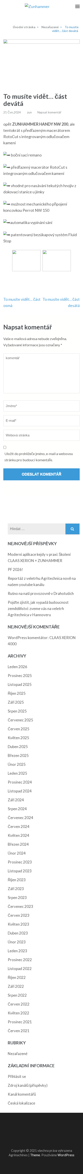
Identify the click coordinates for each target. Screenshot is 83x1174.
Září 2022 (16, 986)
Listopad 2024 (20, 791)
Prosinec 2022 (20, 959)
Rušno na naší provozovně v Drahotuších (41, 593)
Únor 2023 (17, 942)
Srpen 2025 (17, 711)
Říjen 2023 (17, 879)
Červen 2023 (18, 915)
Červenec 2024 (20, 817)
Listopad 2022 (20, 968)
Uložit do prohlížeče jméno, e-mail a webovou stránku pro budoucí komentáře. (38, 456)
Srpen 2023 (17, 897)
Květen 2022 (18, 1013)
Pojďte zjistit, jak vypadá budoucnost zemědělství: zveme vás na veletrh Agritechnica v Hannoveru (38, 608)
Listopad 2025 (20, 684)
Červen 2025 (18, 729)
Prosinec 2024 (20, 782)
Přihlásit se (17, 1076)
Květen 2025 (18, 737)
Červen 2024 (18, 826)
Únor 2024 (17, 853)
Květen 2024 (18, 835)
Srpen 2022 (17, 995)
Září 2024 (16, 800)
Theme (35, 1155)
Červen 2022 (18, 1004)
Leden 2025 (17, 773)
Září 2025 (16, 702)
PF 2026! (15, 569)
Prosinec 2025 (20, 675)
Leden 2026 (17, 666)
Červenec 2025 (20, 720)
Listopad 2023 (20, 871)
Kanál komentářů (22, 1094)
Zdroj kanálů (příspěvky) (28, 1085)
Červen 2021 (18, 1030)
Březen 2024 (18, 844)
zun (29, 112)
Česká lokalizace (21, 1103)
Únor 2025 (17, 764)
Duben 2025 (18, 746)
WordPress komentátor (28, 637)
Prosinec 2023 (20, 862)
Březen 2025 (18, 755)
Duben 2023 (18, 933)
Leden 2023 (17, 950)
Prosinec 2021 (20, 1022)
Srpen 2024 (17, 808)
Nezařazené (17, 1053)
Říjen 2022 (17, 977)
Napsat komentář (49, 112)
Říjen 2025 (17, 693)
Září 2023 (16, 888)
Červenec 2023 (20, 906)
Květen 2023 (18, 924)
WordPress (66, 1155)
